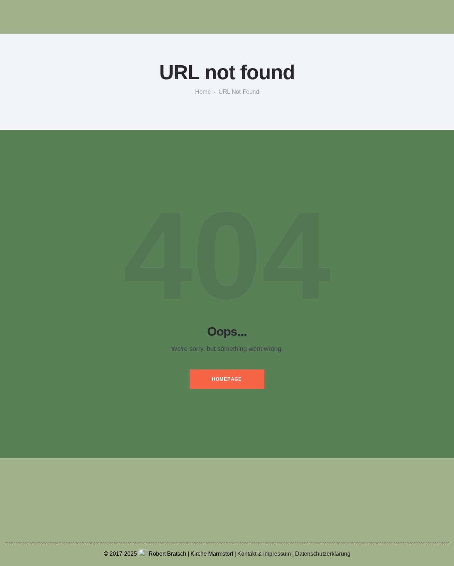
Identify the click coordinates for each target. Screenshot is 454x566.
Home (203, 92)
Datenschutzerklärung (322, 554)
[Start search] (449, 18)
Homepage (227, 379)
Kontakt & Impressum (264, 554)
